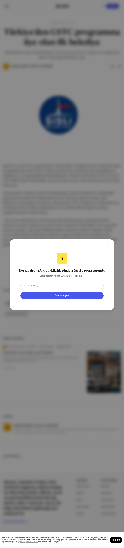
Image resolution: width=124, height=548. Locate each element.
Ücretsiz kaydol (62, 296)
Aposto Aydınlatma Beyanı (28, 542)
